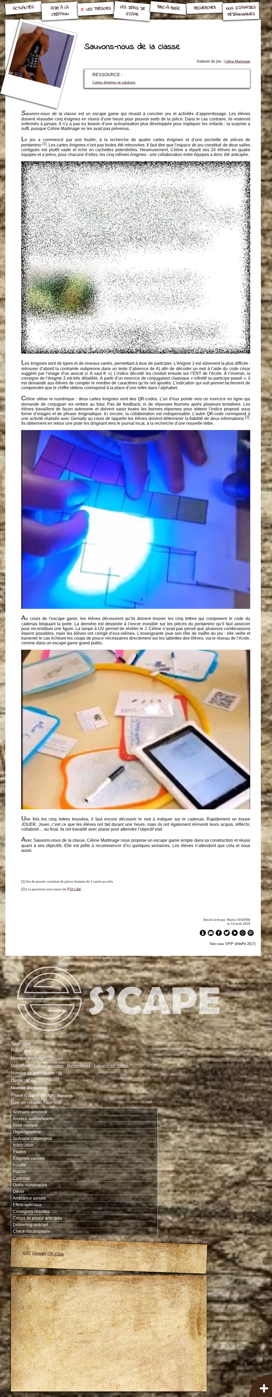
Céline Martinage (237, 61)
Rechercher (205, 8)
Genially (39, 1253)
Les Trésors (98, 9)
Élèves (40, 1051)
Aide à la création (59, 11)
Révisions (65, 1095)
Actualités (24, 8)
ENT (27, 1253)
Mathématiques (79, 1066)
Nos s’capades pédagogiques (241, 11)
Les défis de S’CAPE (133, 11)
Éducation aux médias (111, 1066)
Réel (26, 1043)
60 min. (31, 1081)
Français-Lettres (51, 1066)
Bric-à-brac (168, 8)
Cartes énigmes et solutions (113, 82)
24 (60, 1073)
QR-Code (55, 1253)
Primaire (56, 1058)
